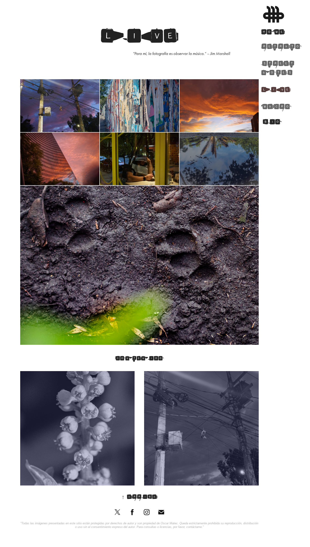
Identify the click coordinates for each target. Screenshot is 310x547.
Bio (272, 123)
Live (275, 90)
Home (273, 33)
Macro (276, 107)
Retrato (281, 47)
